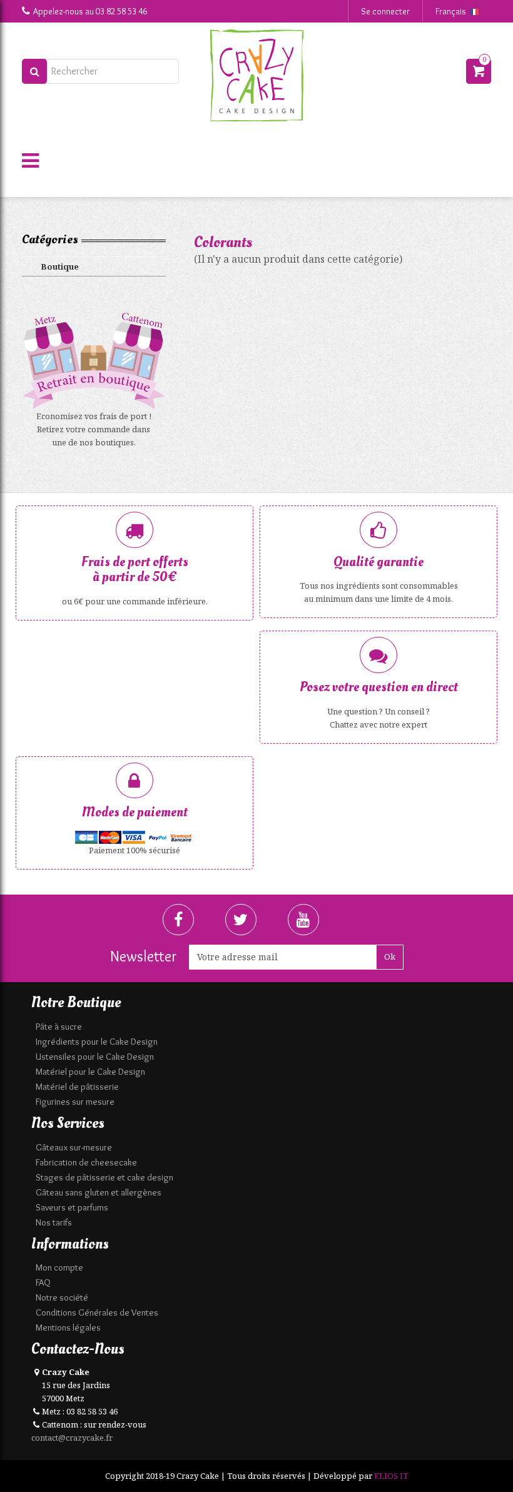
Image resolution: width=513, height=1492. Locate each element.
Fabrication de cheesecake (86, 1162)
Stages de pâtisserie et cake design (104, 1177)
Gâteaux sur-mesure (74, 1147)
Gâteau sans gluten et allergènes (98, 1192)
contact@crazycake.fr (72, 1437)
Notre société (62, 1297)
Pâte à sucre (59, 1026)
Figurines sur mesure (75, 1101)
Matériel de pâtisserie (77, 1086)
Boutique (60, 266)
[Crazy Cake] (256, 76)
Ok (389, 956)
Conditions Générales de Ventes (97, 1312)
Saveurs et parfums (72, 1207)
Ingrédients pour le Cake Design (97, 1041)
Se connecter (385, 11)
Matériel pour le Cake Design (90, 1071)
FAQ (43, 1282)
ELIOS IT (391, 1475)
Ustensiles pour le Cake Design (95, 1056)
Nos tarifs (54, 1222)
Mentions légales (68, 1327)
